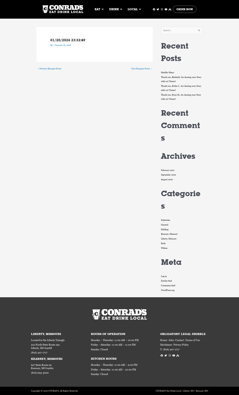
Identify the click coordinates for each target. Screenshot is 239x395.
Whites (164, 248)
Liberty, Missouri (168, 238)
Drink (114, 9)
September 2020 (168, 174)
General (164, 224)
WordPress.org (168, 290)
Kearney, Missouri (169, 234)
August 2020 (167, 179)
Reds (163, 243)
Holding (164, 229)
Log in (164, 276)
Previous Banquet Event (49, 68)
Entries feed (166, 280)
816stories (165, 220)
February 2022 (167, 170)
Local (133, 9)
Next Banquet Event (141, 68)
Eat (97, 9)
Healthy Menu (167, 72)
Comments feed (168, 285)
